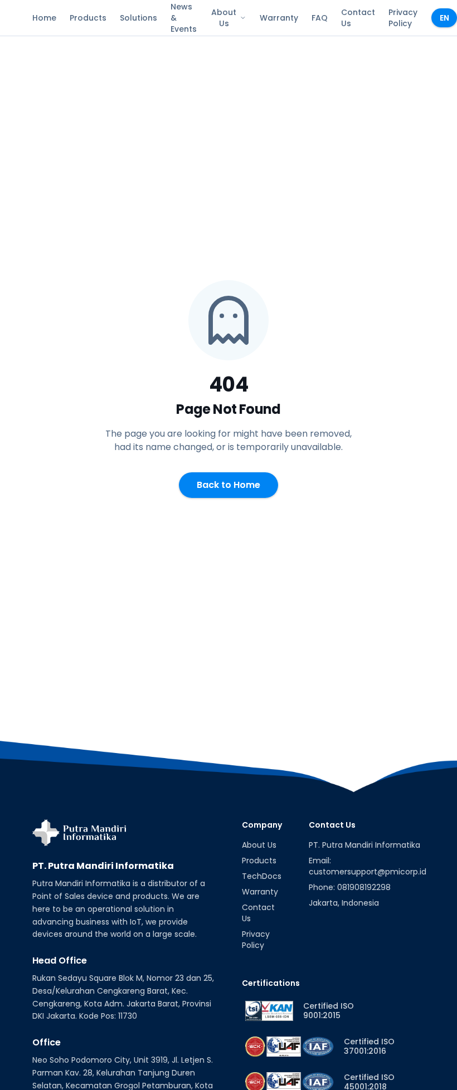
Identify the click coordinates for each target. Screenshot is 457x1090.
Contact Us (358, 18)
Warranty (279, 17)
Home (44, 17)
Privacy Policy (402, 18)
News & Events (184, 18)
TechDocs (261, 876)
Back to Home (228, 484)
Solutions (138, 17)
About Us (223, 18)
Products (88, 17)
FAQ (320, 17)
